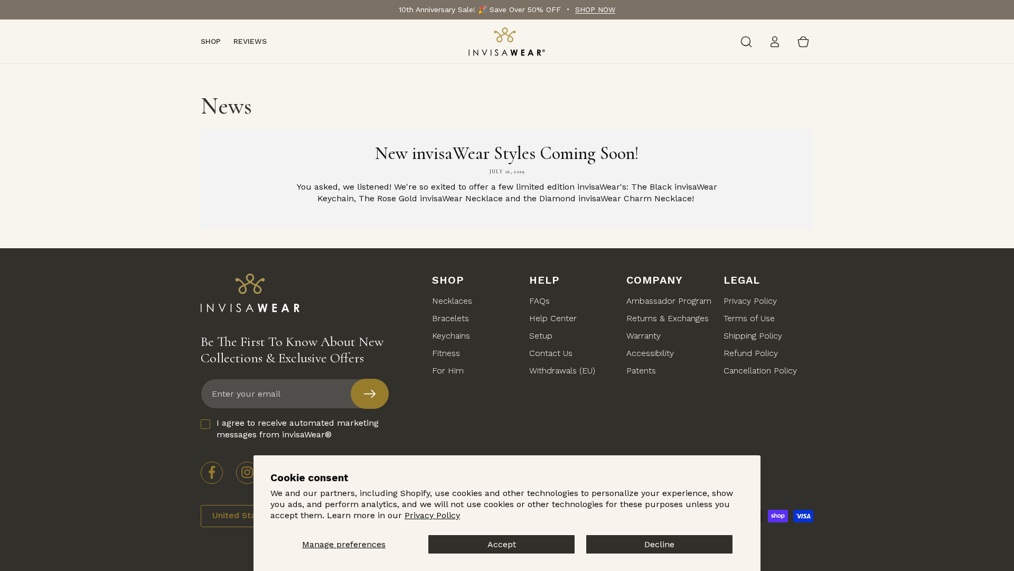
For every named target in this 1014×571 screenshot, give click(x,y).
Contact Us (550, 353)
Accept (501, 544)
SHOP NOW (595, 9)
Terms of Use (749, 318)
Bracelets (450, 318)
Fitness (446, 353)
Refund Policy (751, 353)
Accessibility (650, 353)
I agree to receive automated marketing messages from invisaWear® (298, 428)
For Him (448, 371)
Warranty (643, 336)
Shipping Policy (753, 336)
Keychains (451, 336)
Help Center (553, 318)
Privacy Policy (432, 515)
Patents (641, 371)
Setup (540, 336)
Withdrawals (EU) (562, 371)
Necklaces (452, 301)
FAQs (539, 301)
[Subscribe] (370, 394)
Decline (659, 544)
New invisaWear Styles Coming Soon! (507, 153)
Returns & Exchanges (667, 318)
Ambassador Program (668, 301)
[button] (746, 42)
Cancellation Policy (760, 371)
